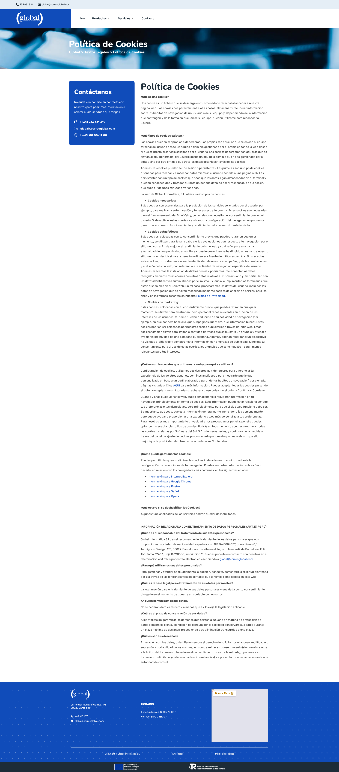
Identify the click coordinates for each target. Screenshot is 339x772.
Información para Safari (163, 491)
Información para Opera (163, 496)
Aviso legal (177, 754)
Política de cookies (224, 754)
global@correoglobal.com (56, 4)
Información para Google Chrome (169, 481)
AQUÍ (176, 385)
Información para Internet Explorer (171, 476)
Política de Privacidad (210, 296)
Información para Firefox (164, 486)
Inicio (81, 18)
